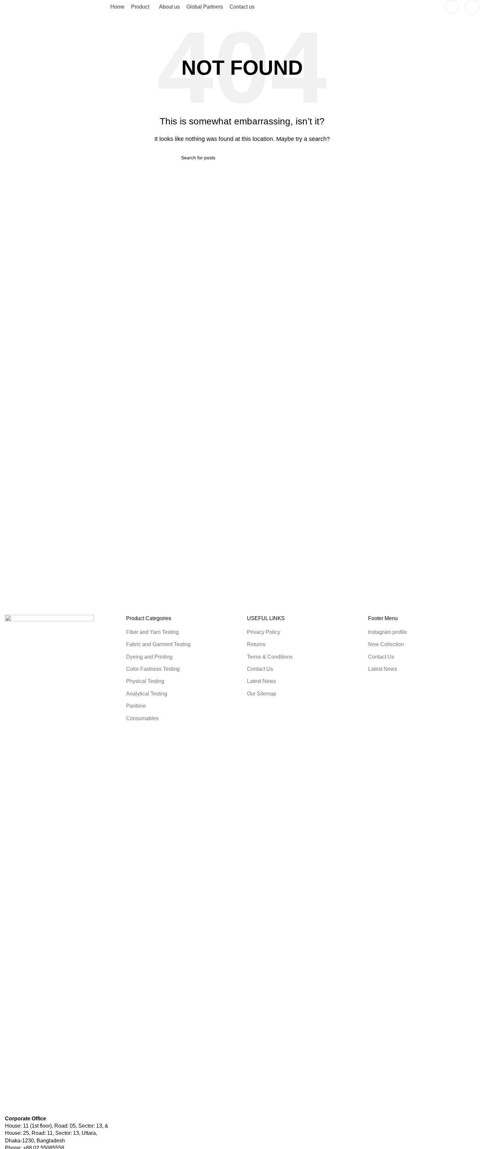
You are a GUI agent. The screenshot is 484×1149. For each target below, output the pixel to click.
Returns (256, 644)
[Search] (472, 6)
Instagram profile (387, 632)
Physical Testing (145, 681)
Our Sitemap (261, 693)
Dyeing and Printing (149, 657)
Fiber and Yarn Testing (152, 632)
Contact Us (260, 669)
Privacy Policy (263, 632)
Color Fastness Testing (153, 669)
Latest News (261, 681)
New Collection (386, 644)
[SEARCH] (300, 157)
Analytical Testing (146, 693)
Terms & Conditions (270, 657)
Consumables (142, 718)
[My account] (452, 6)
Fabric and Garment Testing (158, 644)
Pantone (136, 706)
